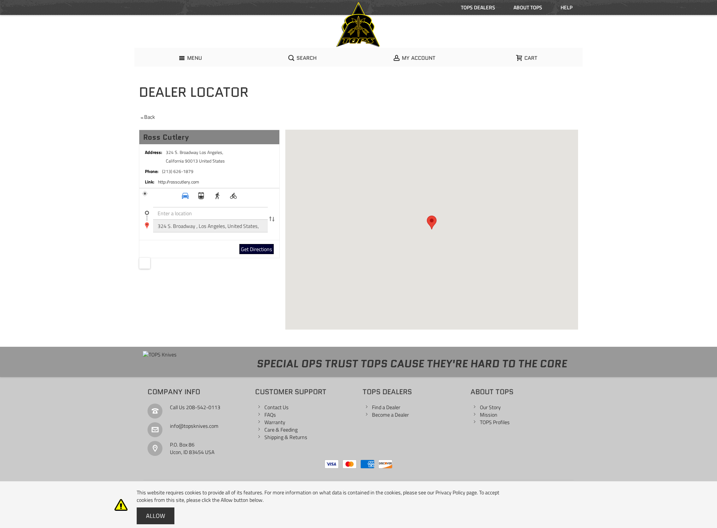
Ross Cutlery (166, 137)
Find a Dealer (386, 407)
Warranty (274, 422)
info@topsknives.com (194, 426)
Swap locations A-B (272, 219)
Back (147, 117)
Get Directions (256, 249)
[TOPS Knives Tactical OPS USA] (358, 24)
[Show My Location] (144, 263)
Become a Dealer (390, 415)
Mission (488, 415)
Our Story (490, 407)
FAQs (270, 415)
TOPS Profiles (495, 422)
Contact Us (276, 407)
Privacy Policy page (456, 492)
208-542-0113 (203, 407)
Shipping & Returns (285, 437)
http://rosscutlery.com (178, 181)
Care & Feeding (281, 429)
